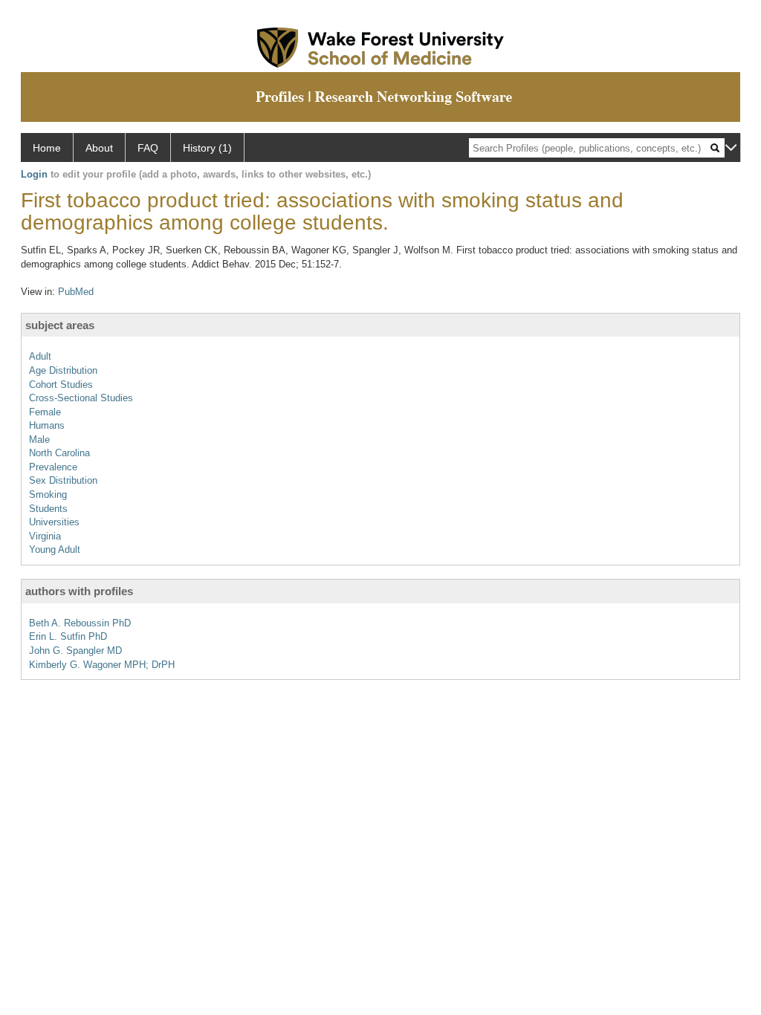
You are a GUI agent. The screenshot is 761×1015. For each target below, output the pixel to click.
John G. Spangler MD (75, 650)
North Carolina (59, 452)
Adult (40, 356)
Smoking (48, 494)
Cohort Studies (61, 384)
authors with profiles (79, 591)
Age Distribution (63, 370)
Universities (54, 522)
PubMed (76, 291)
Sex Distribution (63, 480)
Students (48, 508)
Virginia (45, 536)
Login (34, 174)
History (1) (207, 148)
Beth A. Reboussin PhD (80, 623)
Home (47, 148)
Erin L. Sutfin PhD (68, 636)
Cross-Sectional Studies (81, 397)
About (99, 148)
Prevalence (53, 467)
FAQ (147, 148)
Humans (47, 425)
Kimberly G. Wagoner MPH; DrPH (102, 664)
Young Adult (54, 549)
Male (39, 439)
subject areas (59, 325)
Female (45, 412)
